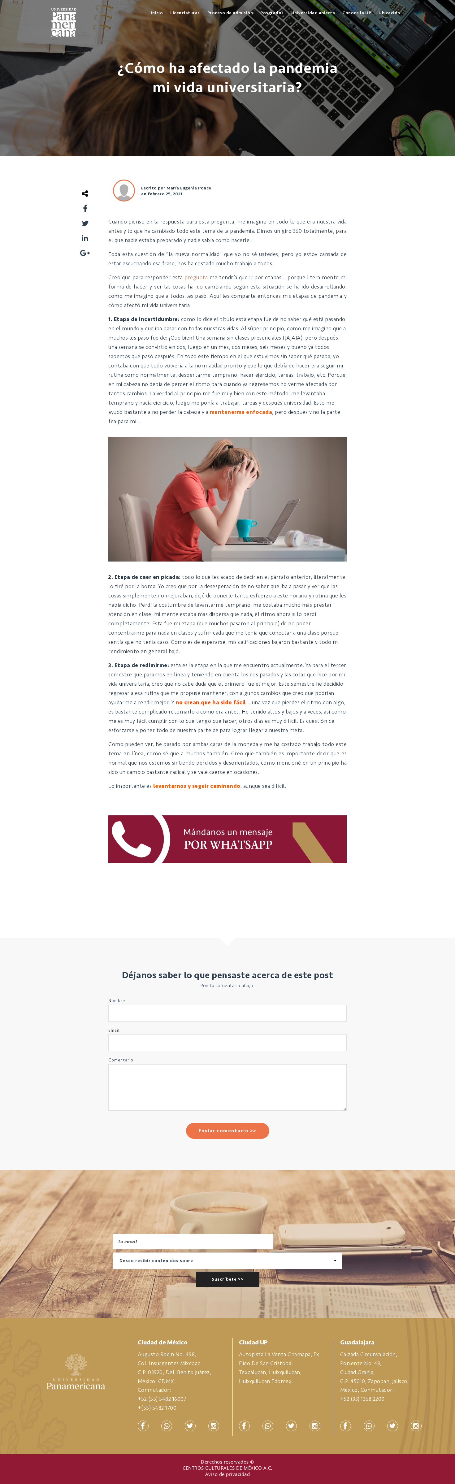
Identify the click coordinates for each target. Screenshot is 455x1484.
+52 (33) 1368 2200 (362, 1398)
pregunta (196, 277)
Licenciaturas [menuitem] (185, 12)
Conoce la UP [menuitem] (356, 12)
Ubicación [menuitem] (389, 12)
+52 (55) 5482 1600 (161, 1398)
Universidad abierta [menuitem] (313, 12)
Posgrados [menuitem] (272, 12)
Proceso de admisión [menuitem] (230, 12)
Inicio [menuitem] (157, 12)
